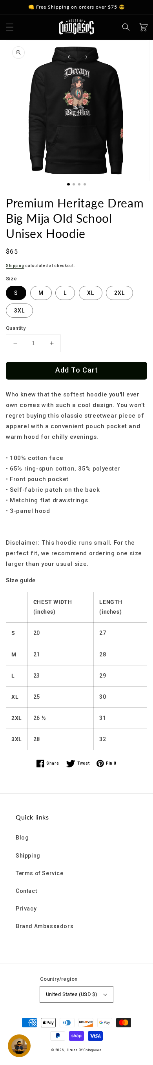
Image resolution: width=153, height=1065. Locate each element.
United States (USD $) (71, 994)
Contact (26, 891)
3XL (19, 310)
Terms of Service (40, 873)
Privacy (26, 908)
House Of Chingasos (84, 1050)
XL (90, 293)
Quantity (16, 328)
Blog (22, 837)
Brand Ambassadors (44, 926)
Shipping (15, 266)
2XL (119, 293)
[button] (9, 27)
